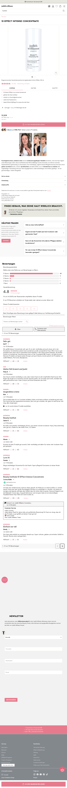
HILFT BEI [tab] (33, 88)
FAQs (2, 755)
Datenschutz (37, 760)
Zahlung (36, 752)
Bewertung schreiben (23, 84)
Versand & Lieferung (39, 747)
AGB (35, 755)
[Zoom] (56, 72)
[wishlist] (57, 6)
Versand (11, 117)
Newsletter (4, 747)
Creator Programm (6, 760)
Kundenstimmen (5, 762)
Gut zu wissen (5, 176)
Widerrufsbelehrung (39, 750)
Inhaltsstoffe (5, 185)
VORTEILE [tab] (12, 88)
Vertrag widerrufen (8, 765)
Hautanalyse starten (16, 214)
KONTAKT (6, 240)
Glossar (3, 752)
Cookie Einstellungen (39, 762)
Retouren (4, 750)
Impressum (36, 757)
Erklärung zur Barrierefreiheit (41, 765)
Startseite (3, 16)
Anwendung (4, 180)
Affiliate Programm (6, 757)
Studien (49, 190)
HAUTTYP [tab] (54, 88)
